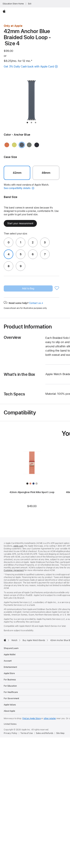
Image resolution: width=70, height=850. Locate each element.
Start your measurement (20, 223)
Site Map (60, 733)
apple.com (18, 546)
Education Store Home (13, 4)
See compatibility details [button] (17, 188)
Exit (29, 4)
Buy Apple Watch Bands (34, 640)
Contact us (36, 303)
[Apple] (5, 640)
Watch (14, 640)
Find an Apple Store (31, 718)
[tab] (27, 122)
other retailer (50, 718)
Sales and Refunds (44, 733)
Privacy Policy (10, 733)
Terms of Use (26, 733)
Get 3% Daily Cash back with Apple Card (29, 66)
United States (10, 724)
